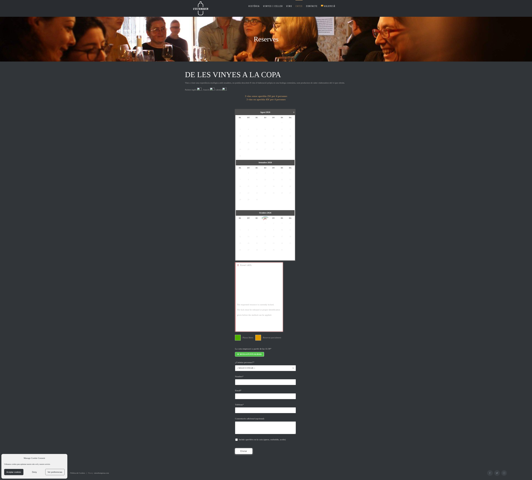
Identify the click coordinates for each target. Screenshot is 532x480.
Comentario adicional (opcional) (249, 419)
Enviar (243, 451)
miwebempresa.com (101, 473)
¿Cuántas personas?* (244, 362)
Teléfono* (239, 405)
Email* (238, 390)
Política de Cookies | (79, 473)
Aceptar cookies (13, 472)
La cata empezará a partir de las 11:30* (253, 349)
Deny (34, 472)
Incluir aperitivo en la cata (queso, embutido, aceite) (262, 439)
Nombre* (239, 376)
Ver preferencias (55, 472)
